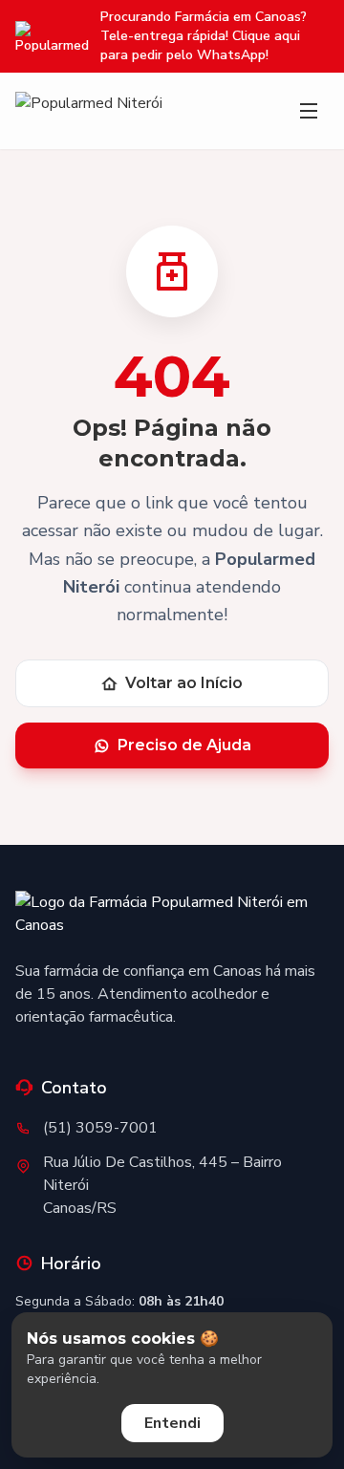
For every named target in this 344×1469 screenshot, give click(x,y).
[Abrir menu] (309, 111)
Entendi (172, 1423)
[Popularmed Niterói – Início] (172, 917)
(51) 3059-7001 (100, 1127)
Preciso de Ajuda (184, 745)
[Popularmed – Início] (88, 111)
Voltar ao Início (184, 683)
